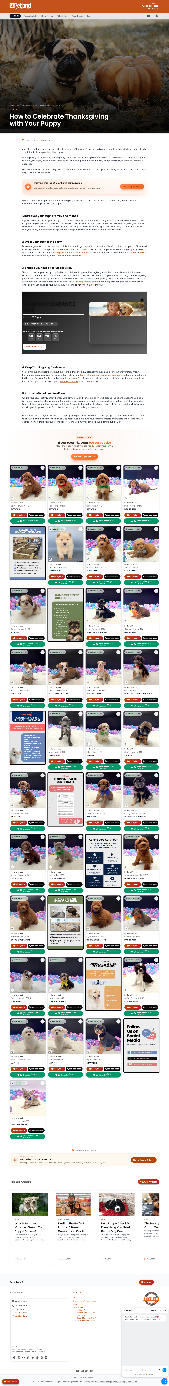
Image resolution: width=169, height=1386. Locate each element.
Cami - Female (20, 506)
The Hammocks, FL (84, 1320)
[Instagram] (19, 1358)
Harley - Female (20, 875)
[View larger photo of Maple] (118, 529)
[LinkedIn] (46, 1358)
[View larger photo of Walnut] (42, 960)
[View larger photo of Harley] (42, 837)
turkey (143, 252)
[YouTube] (23, 1358)
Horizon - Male (20, 690)
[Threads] (42, 1358)
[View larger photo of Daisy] (42, 1021)
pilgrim (133, 252)
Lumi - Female (58, 567)
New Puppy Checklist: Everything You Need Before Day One (116, 1227)
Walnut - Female (21, 998)
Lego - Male (94, 1059)
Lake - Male (94, 506)
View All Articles (148, 1182)
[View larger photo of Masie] (80, 468)
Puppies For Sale (30, 16)
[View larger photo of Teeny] (80, 652)
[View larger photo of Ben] (80, 837)
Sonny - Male (133, 567)
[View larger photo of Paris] (42, 775)
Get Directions (20, 1316)
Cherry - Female (134, 813)
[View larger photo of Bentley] (118, 775)
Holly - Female (20, 936)
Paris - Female (20, 813)
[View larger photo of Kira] (80, 1021)
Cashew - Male (133, 629)
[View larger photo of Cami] (42, 468)
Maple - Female (96, 567)
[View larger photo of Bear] (118, 591)
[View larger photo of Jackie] (80, 960)
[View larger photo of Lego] (118, 1021)
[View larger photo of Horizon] (42, 652)
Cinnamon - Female (136, 875)
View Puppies (33, 346)
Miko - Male (94, 752)
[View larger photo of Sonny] (156, 529)
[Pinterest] (37, 1358)
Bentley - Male (95, 813)
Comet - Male (20, 1121)
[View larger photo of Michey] (156, 468)
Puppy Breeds (77, 16)
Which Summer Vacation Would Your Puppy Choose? (30, 1227)
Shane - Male (133, 752)
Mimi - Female (133, 690)
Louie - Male (57, 752)
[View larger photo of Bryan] (118, 898)
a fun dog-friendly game (85, 281)
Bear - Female (95, 629)
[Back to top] (157, 1282)
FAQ (74, 1298)
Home (12, 105)
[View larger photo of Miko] (118, 714)
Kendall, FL (81, 1315)
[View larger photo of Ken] (156, 898)
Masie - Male (57, 506)
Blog (88, 16)
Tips (18, 110)
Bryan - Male (95, 936)
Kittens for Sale (47, 16)
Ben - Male (56, 875)
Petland (66, 1219)
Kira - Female (57, 1059)
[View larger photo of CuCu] (156, 960)
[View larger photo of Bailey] (118, 652)
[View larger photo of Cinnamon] (156, 837)
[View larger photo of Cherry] (156, 775)
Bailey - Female (96, 690)
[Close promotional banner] (142, 300)
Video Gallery (62, 16)
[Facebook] (14, 1358)
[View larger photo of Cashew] (156, 591)
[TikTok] (28, 1358)
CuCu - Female (134, 998)
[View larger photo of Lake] (118, 468)
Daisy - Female (20, 1059)
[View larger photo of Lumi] (80, 529)
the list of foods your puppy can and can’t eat (103, 375)
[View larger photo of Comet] (42, 1083)
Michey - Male (133, 506)
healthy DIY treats (69, 381)
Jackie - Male (57, 998)
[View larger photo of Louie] (80, 714)
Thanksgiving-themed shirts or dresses (71, 252)
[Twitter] (32, 1358)
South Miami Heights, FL (86, 1318)
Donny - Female (20, 629)
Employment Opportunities (84, 1301)
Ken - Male (132, 936)
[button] (19, 468)
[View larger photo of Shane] (156, 714)
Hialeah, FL (81, 1310)
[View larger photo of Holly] (42, 898)
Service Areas (78, 1307)
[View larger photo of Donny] (42, 591)
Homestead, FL (83, 1313)
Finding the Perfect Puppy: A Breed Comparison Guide (71, 1227)
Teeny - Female (58, 690)
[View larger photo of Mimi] (156, 652)
